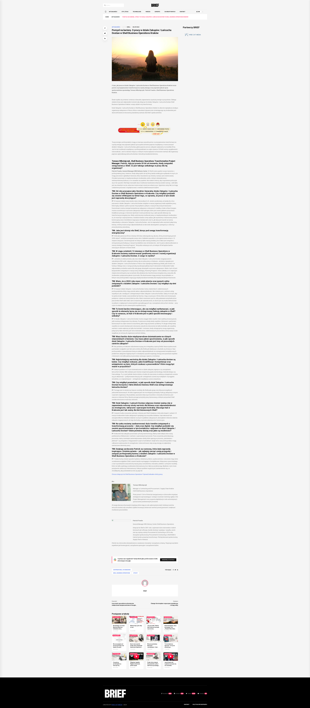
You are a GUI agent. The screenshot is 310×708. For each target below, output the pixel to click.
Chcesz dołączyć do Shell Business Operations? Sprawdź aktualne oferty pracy (137, 474)
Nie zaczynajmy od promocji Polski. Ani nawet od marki (118, 645)
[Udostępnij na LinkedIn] (105, 38)
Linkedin (179, 693)
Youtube (203, 693)
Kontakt (182, 11)
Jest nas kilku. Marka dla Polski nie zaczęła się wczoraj (153, 627)
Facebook (167, 693)
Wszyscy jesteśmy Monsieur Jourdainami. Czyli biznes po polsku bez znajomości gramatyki (153, 647)
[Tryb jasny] (197, 11)
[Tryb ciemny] (202, 11)
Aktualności (113, 11)
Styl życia (125, 11)
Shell (128, 27)
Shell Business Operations (121, 573)
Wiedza (148, 11)
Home (107, 17)
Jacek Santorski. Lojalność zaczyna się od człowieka (170, 664)
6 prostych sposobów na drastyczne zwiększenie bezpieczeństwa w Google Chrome (124, 604)
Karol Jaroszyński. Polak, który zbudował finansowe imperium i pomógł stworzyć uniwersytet (136, 647)
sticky (135, 573)
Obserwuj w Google (168, 559)
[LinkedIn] (177, 570)
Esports (157, 11)
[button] (106, 12)
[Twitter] (175, 570)
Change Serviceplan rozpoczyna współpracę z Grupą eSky (164, 604)
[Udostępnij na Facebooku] (105, 28)
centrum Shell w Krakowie (122, 569)
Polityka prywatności (200, 704)
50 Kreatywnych (170, 11)
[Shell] (145, 583)
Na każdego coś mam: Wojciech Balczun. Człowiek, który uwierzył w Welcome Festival (119, 629)
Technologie (137, 11)
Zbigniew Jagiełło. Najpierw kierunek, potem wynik (135, 664)
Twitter (191, 693)
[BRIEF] (155, 5)
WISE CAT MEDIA (116, 705)
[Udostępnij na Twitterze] (105, 33)
